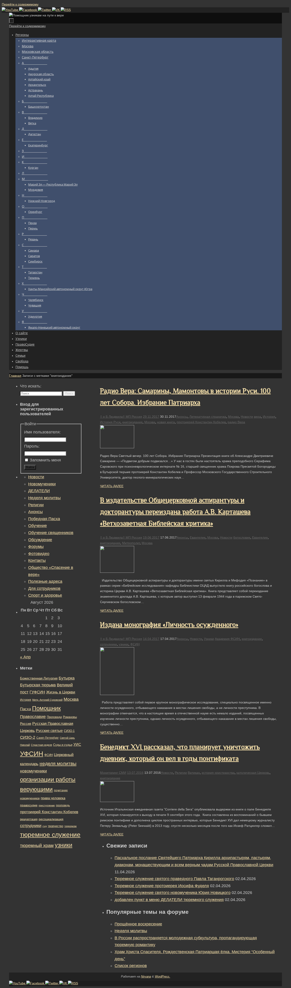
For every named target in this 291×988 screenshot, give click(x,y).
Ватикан (194, 772)
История (269, 416)
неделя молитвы (58, 763)
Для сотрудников (44, 588)
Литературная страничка (207, 416)
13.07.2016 (135, 772)
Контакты (37, 560)
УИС (77, 744)
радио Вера (236, 422)
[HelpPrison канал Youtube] (10, 10)
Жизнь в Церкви (60, 692)
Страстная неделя (41, 745)
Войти (30, 467)
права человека (53, 798)
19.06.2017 (151, 537)
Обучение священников (50, 532)
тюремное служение (50, 834)
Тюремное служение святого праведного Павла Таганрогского (174, 878)
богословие (241, 537)
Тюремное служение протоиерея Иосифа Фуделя (162, 886)
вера (257, 416)
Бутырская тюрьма (38, 685)
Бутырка (67, 678)
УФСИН (31, 753)
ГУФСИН (37, 692)
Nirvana (146, 976)
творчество (55, 826)
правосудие (29, 805)
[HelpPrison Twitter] (45, 10)
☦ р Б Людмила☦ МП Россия (121, 416)
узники (123, 644)
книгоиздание (132, 422)
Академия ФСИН (227, 639)
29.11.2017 (151, 416)
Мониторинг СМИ (113, 772)
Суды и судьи (62, 744)
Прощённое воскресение (138, 924)
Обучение (37, 525)
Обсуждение (40, 539)
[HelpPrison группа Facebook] (28, 10)
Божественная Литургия (39, 678)
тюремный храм (37, 845)
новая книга (166, 422)
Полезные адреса (45, 581)
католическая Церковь (253, 772)
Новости (247, 416)
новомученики (33, 771)
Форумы (36, 546)
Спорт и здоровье (45, 595)
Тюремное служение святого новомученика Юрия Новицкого (173, 892)
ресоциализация (51, 819)
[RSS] (66, 10)
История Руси (110, 422)
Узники (209, 639)
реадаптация (29, 819)
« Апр (25, 657)
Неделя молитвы (131, 931)
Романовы (70, 717)
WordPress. (162, 976)
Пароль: (32, 446)
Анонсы (182, 416)
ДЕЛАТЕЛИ (39, 491)
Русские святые (49, 731)
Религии (181, 772)
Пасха (25, 709)
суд (45, 826)
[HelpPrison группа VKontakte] (56, 10)
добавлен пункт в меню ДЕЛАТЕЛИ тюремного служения (169, 899)
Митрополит (131, 543)
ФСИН (135, 644)
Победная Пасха (44, 519)
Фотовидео (38, 553)
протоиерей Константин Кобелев (201, 422)
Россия (25, 724)
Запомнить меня (45, 460)
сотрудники (108, 644)
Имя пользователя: (42, 432)
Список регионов (131, 965)
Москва (233, 416)
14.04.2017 (151, 639)
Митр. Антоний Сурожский (47, 699)
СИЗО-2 (27, 737)
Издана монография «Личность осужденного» (169, 625)
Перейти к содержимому (20, 4)
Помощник (46, 708)
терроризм (70, 826)
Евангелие (198, 537)
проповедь (63, 805)
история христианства (218, 772)
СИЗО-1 (69, 731)
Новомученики (42, 484)
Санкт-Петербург (47, 737)
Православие (33, 716)
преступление (47, 805)
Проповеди (54, 717)
